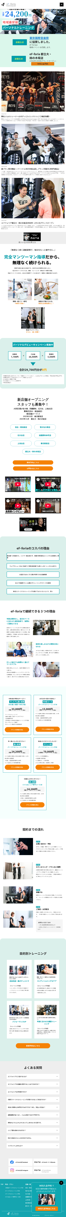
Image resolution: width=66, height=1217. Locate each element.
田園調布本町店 (29, 1197)
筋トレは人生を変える (27, 242)
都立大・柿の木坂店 (31, 1206)
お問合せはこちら (33, 468)
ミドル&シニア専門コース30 (12, 1197)
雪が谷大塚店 (29, 1191)
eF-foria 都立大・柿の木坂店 (40, 56)
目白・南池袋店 (29, 1188)
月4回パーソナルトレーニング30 (14, 1188)
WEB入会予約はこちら (46, 1209)
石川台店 (27, 1194)
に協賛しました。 (40, 42)
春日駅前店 (45, 443)
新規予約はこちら (33, 462)
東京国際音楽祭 (39, 38)
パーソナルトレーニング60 (12, 1194)
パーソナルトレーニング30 (12, 1191)
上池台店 (27, 1200)
